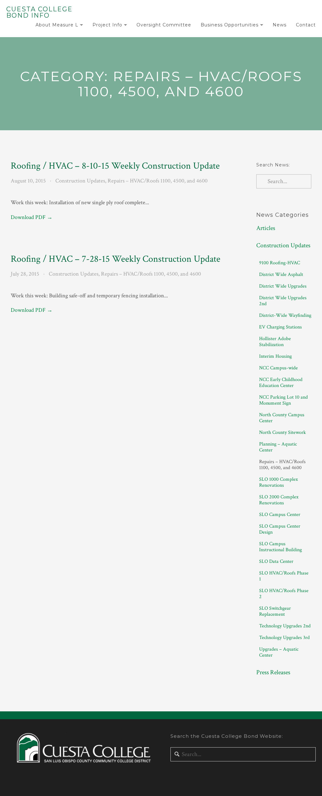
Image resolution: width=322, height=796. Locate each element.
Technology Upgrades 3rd (284, 637)
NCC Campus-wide (278, 368)
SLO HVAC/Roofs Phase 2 (283, 593)
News (279, 25)
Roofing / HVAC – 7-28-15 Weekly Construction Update (115, 259)
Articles (265, 228)
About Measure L (57, 25)
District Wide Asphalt (281, 274)
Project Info (107, 25)
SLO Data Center (276, 561)
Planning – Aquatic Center (278, 447)
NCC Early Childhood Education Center (281, 382)
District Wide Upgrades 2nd (283, 300)
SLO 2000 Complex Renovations (278, 500)
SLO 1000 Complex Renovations (278, 482)
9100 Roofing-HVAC (279, 263)
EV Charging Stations (280, 327)
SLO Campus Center (279, 514)
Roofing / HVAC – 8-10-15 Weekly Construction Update (115, 166)
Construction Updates (80, 180)
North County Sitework (282, 432)
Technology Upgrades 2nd (285, 626)
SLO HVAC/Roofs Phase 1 (283, 576)
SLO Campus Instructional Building (280, 547)
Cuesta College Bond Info (39, 12)
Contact (306, 25)
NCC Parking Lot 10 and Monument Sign (283, 400)
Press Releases (273, 672)
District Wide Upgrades (283, 286)
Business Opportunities (229, 25)
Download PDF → (32, 217)
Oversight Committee (163, 25)
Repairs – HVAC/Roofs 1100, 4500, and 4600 (158, 180)
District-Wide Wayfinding (285, 315)
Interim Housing (275, 356)
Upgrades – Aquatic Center (278, 652)
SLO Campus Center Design (279, 529)
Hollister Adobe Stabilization (275, 341)
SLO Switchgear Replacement (275, 611)
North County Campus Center (281, 418)
